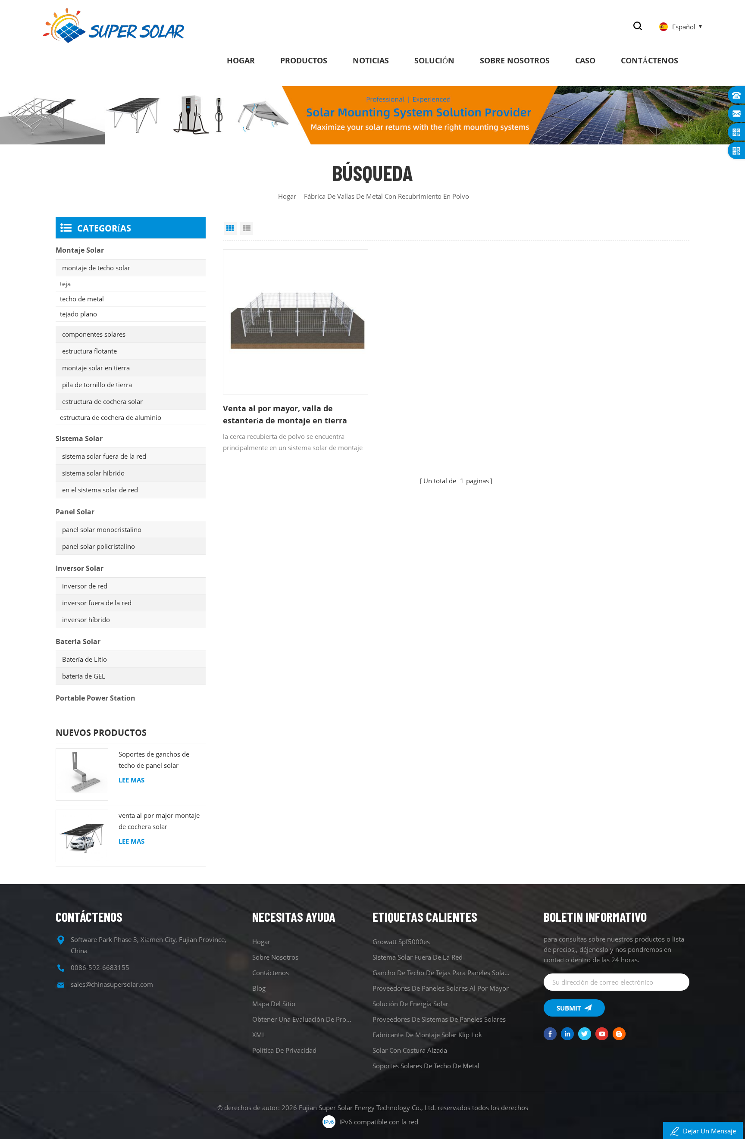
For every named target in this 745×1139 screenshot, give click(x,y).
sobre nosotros (515, 60)
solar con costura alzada (409, 1050)
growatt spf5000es (401, 941)
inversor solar (79, 568)
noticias (371, 60)
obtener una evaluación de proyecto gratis (303, 1019)
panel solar (75, 511)
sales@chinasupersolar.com (112, 984)
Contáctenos (649, 60)
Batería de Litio (84, 659)
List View (246, 228)
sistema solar (79, 438)
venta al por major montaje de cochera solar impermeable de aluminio (159, 821)
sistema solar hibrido (93, 473)
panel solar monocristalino (101, 529)
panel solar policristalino (98, 546)
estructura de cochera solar (102, 401)
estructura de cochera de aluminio (110, 417)
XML (259, 1034)
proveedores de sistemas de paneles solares (439, 1019)
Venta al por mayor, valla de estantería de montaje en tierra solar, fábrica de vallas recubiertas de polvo (295, 414)
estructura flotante (89, 351)
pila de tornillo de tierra (97, 384)
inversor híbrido (86, 619)
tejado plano (78, 314)
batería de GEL (83, 676)
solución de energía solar (410, 1003)
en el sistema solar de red (100, 489)
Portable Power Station (95, 698)
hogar (241, 60)
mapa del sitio (273, 1003)
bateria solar (78, 641)
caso (585, 60)
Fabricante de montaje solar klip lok (427, 1034)
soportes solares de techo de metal (425, 1065)
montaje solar (80, 250)
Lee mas (131, 780)
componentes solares (93, 334)
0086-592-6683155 (100, 967)
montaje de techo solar (96, 267)
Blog (259, 988)
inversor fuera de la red (96, 602)
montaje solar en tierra (96, 367)
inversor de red (84, 586)
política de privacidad (284, 1050)
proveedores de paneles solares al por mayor (440, 988)
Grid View (230, 228)
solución (434, 60)
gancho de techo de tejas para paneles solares (442, 972)
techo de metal (82, 298)
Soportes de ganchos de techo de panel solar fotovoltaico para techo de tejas (157, 760)
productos (303, 60)
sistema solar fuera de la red (104, 456)
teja (65, 283)
